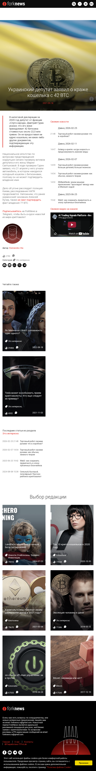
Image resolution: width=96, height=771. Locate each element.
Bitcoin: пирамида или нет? (67, 678)
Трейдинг (35, 555)
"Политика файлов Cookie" (58, 767)
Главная (6, 742)
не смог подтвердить (29, 199)
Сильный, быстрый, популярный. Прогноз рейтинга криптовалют (30, 474)
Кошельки (61, 555)
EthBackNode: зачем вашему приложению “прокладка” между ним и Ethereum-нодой (76, 184)
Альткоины (13, 620)
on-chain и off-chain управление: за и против (24, 676)
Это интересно (23, 260)
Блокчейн (12, 686)
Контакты (28, 742)
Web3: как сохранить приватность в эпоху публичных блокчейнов (31, 463)
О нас (17, 742)
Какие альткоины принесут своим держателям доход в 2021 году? (23, 611)
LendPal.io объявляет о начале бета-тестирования (22, 546)
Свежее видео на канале (64, 208)
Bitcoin (59, 686)
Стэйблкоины (23, 555)
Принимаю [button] (83, 763)
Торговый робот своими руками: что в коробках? (31, 442)
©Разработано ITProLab (16, 744)
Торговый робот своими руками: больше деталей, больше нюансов (74, 166)
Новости (12, 555)
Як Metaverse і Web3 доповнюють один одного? (23, 332)
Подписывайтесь (11, 211)
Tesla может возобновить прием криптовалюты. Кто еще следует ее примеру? (23, 395)
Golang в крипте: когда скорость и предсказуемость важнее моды (74, 150)
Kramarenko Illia (16, 248)
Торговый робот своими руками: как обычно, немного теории (31, 452)
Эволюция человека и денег (68, 612)
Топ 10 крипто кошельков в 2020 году (71, 546)
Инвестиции (14, 557)
